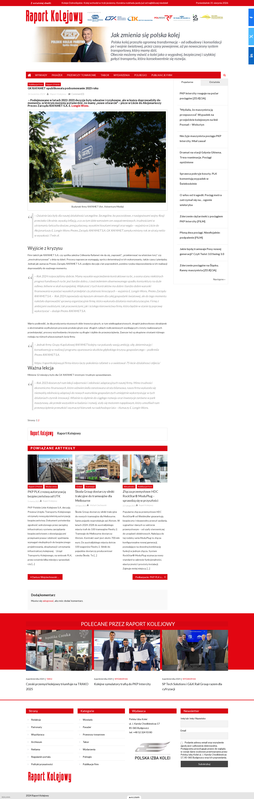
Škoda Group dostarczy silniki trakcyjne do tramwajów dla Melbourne (94, 496)
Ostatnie (214, 82)
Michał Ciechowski (98, 505)
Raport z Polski (53, 84)
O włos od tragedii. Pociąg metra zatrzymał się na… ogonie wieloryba (201, 200)
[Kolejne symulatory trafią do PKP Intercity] (127, 650)
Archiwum (36, 741)
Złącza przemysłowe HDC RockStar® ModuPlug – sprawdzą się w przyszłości (140, 496)
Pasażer (57, 75)
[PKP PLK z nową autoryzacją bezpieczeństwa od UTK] (50, 469)
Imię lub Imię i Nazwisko (193, 718)
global (79, 486)
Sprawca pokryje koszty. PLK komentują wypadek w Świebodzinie (198, 178)
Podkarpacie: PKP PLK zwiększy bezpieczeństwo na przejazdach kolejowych (151, 577)
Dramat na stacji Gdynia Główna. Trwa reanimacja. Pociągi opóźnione (201, 157)
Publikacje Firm (161, 75)
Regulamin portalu (41, 756)
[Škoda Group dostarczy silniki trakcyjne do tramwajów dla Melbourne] (97, 469)
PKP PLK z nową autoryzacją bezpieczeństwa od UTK (47, 494)
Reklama (35, 749)
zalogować (48, 600)
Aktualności (129, 486)
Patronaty (36, 727)
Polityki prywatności (42, 764)
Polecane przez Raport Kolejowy (128, 624)
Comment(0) (77, 94)
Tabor (105, 75)
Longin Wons (80, 105)
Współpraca (37, 734)
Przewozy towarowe (81, 75)
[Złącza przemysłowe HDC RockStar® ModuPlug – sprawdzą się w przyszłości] (145, 469)
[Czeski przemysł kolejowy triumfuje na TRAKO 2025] (59, 650)
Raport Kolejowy (58, 94)
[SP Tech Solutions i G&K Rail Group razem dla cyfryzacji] (195, 650)
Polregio (140, 75)
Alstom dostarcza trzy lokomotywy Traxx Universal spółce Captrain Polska (101, 4)
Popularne (187, 82)
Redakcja (36, 719)
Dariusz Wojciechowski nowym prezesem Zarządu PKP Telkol (47, 577)
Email (183, 730)
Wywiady (41, 75)
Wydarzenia (122, 75)
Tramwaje (90, 486)
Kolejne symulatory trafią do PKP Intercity (122, 684)
